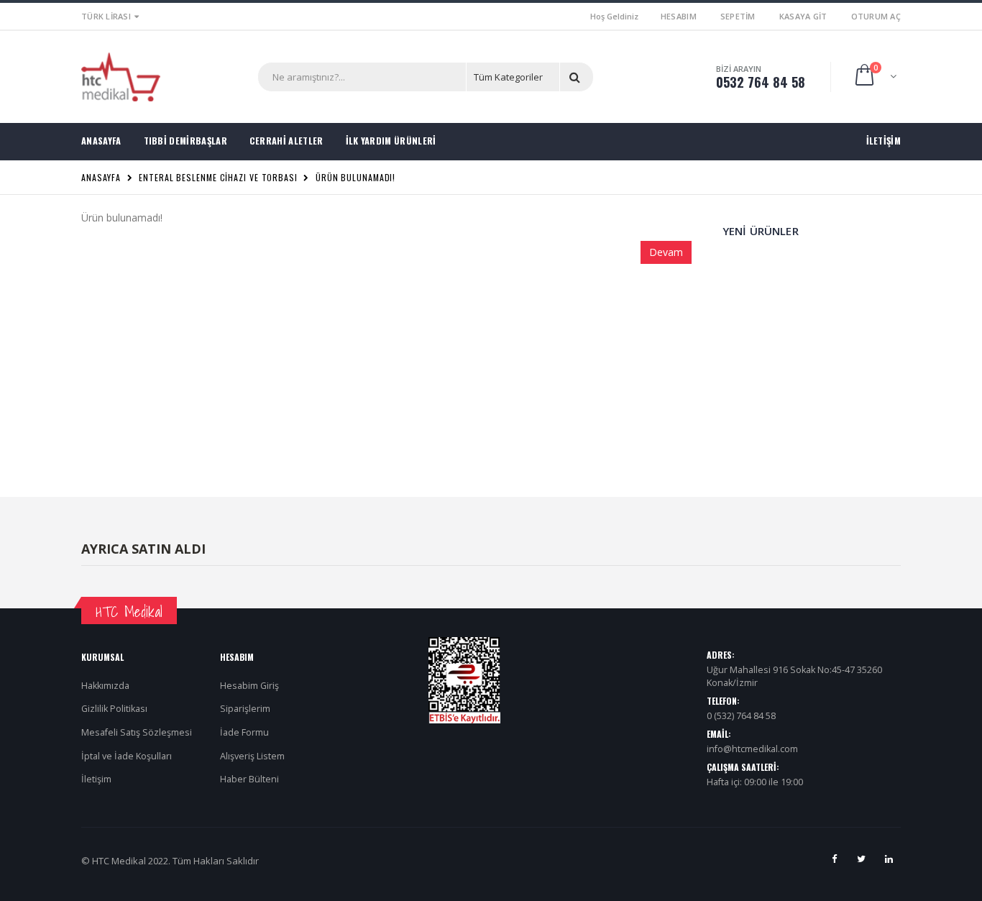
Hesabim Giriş (249, 686)
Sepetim (738, 16)
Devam (666, 252)
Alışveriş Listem (252, 756)
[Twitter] (861, 858)
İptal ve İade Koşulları (126, 756)
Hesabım (679, 16)
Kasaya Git (803, 16)
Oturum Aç (876, 16)
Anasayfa (101, 177)
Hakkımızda (105, 686)
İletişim (96, 779)
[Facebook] (834, 858)
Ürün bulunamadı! (355, 177)
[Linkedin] (888, 858)
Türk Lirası (106, 16)
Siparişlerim (245, 709)
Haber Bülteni (249, 779)
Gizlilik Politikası (114, 709)
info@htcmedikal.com (752, 749)
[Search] (577, 77)
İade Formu (244, 732)
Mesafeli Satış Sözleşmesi (136, 732)
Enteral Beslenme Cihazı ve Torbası (218, 177)
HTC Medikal (129, 611)
